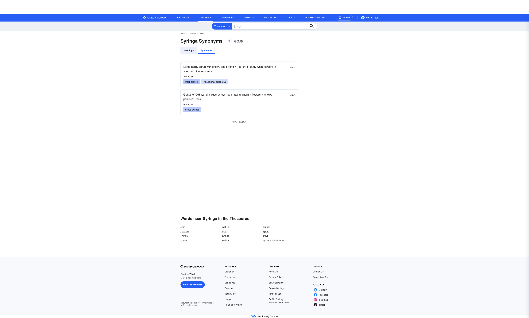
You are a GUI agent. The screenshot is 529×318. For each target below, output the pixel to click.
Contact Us (318, 271)
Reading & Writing (233, 304)
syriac (266, 231)
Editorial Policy (276, 282)
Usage (228, 299)
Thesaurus (219, 26)
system (225, 240)
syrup (265, 235)
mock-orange (191, 81)
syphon (266, 226)
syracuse (184, 231)
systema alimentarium (273, 240)
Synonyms (206, 50)
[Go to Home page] (155, 17)
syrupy (183, 240)
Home (182, 33)
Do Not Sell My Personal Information (279, 301)
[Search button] (313, 26)
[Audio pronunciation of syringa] (229, 41)
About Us (273, 271)
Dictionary (229, 271)
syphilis (225, 226)
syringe (225, 235)
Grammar (229, 288)
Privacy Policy (276, 277)
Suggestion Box (320, 277)
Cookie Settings (276, 288)
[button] (344, 18)
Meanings (189, 50)
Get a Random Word (192, 284)
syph (182, 226)
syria (224, 231)
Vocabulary (230, 293)
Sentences (230, 282)
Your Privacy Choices (267, 316)
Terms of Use (275, 293)
